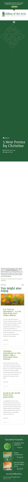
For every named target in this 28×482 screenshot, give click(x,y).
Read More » (5, 340)
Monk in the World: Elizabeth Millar (11, 477)
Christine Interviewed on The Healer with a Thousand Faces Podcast (12, 355)
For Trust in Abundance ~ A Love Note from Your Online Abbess (12, 312)
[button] (14, 22)
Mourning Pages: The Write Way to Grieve (19, 464)
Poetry (11, 152)
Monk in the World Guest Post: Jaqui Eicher (11, 395)
